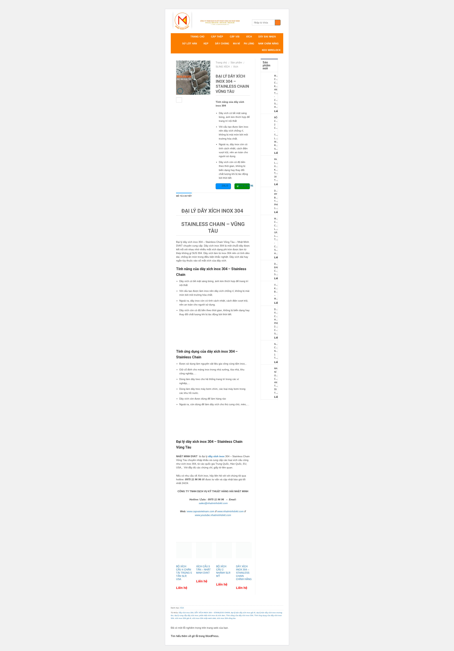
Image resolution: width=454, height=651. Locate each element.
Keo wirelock (271, 50)
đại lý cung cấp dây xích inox (186, 615)
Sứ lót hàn (189, 43)
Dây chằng (222, 43)
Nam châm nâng (268, 43)
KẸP (206, 43)
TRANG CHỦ (197, 36)
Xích (235, 66)
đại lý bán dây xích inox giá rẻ (243, 613)
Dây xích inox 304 (186, 613)
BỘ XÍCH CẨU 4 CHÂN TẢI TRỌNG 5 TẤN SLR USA (184, 573)
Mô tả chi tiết (184, 196)
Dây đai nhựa (267, 36)
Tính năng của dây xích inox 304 (239, 615)
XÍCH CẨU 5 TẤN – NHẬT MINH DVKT (203, 569)
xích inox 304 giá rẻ (183, 618)
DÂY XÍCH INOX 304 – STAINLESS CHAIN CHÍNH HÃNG (244, 573)
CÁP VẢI (235, 36)
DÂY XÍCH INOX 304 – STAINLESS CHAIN (212, 613)
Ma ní (236, 43)
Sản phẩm (236, 62)
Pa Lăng (249, 43)
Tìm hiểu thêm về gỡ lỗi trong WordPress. (195, 636)
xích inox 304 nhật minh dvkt (204, 618)
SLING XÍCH (223, 66)
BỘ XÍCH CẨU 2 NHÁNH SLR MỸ (223, 571)
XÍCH (249, 36)
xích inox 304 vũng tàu (226, 618)
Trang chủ (221, 62)
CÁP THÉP (217, 36)
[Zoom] (180, 91)
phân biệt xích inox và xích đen (212, 615)
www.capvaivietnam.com (200, 511)
